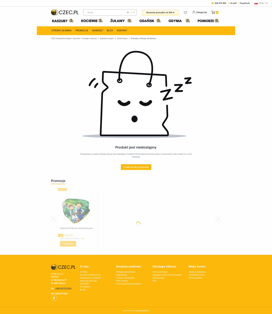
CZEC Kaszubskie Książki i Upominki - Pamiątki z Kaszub (74, 38)
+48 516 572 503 (63, 288)
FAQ (154, 280)
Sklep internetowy (135, 310)
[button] (133, 12)
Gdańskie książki (107, 38)
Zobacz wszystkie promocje (82, 181)
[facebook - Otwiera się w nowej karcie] (54, 298)
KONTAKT (84, 283)
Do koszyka (68, 243)
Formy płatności (160, 272)
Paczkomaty (158, 278)
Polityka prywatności (126, 272)
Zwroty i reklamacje (125, 278)
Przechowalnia (195, 278)
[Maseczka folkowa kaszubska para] (77, 208)
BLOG (82, 289)
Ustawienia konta (197, 275)
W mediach (85, 286)
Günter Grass (122, 38)
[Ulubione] (186, 12)
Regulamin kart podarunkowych (167, 275)
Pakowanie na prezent (90, 278)
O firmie (83, 272)
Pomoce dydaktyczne (90, 275)
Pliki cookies (122, 280)
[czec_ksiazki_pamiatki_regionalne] (63, 267)
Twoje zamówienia (197, 272)
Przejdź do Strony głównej (136, 167)
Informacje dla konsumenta (128, 283)
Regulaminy (121, 275)
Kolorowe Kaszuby (88, 280)
